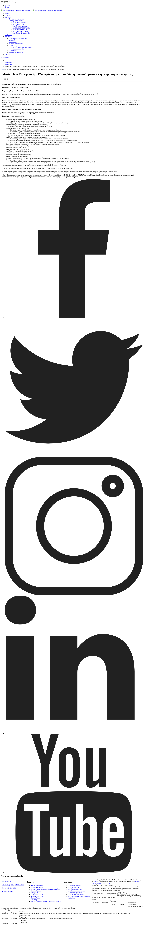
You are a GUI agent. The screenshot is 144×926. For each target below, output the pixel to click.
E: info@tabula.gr (7, 891)
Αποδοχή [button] (96, 902)
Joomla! (96, 881)
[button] (8, 17)
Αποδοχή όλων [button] (97, 893)
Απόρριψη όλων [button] (110, 893)
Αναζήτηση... (5, 2)
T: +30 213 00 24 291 (9, 888)
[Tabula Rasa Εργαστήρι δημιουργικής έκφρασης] (32, 10)
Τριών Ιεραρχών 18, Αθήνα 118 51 (13, 885)
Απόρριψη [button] (105, 902)
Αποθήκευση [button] (23, 922)
